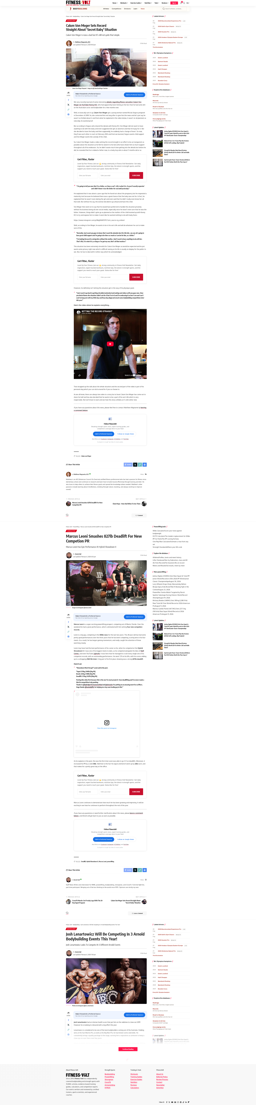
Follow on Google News (126, 434)
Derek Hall (78, 554)
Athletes (106, 9)
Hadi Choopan (162, 69)
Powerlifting (71, 531)
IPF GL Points (166, 539)
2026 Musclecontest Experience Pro (169, 21)
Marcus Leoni (102, 861)
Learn (135, 9)
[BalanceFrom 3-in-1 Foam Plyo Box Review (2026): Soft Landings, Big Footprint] (158, 143)
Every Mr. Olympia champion (161, 84)
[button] (174, 3)
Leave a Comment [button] (138, 913)
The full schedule (158, 47)
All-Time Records (168, 563)
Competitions (116, 9)
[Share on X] (68, 104)
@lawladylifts (89, 687)
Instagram (110, 439)
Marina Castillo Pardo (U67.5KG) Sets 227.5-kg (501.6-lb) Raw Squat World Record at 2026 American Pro (169, 611)
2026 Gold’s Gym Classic (166, 26)
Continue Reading (128, 1049)
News (143, 9)
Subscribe (136, 175)
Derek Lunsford (163, 57)
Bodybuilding (71, 20)
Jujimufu (97, 654)
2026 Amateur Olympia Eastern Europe (170, 37)
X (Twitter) (117, 439)
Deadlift (83, 861)
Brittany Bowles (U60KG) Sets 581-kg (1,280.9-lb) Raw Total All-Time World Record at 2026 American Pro (171, 603)
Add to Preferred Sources (134, 95)
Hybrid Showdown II (92, 861)
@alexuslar (109, 685)
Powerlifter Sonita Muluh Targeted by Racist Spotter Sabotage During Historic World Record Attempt (170, 595)
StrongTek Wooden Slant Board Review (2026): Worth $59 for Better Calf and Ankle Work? (176, 152)
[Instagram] (146, 879)
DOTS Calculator (171, 536)
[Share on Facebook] (68, 99)
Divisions (127, 9)
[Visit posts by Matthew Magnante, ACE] (68, 474)
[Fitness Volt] (78, 3)
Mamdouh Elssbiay (164, 73)
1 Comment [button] (140, 515)
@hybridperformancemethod (92, 685)
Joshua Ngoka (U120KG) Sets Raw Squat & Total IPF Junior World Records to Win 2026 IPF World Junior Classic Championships (176, 133)
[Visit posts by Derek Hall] (68, 879)
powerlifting (110, 861)
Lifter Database (170, 560)
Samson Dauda (163, 61)
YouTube (126, 439)
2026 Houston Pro (163, 32)
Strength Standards (167, 547)
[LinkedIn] (146, 474)
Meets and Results (169, 566)
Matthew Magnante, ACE (82, 42)
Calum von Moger (86, 456)
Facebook (104, 439)
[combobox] (174, 9)
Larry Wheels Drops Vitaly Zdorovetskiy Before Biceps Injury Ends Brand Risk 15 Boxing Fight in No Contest (171, 587)
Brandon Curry (162, 80)
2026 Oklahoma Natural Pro (167, 43)
